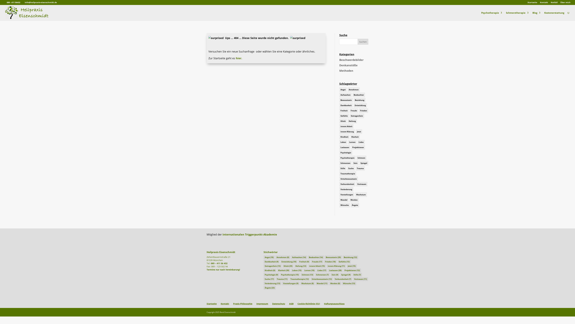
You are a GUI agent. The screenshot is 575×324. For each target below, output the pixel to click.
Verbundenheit (347, 184)
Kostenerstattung (554, 13)
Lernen (352, 142)
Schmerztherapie (515, 13)
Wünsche (345, 205)
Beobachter (359, 95)
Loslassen (345, 147)
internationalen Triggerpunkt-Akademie (250, 234)
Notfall (554, 3)
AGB (291, 303)
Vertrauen (361, 184)
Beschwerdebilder (351, 60)
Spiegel (364, 163)
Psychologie (346, 152)
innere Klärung (347, 131)
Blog (534, 13)
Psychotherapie (490, 13)
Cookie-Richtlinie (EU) (309, 303)
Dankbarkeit (346, 105)
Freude (354, 110)
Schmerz (361, 158)
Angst (343, 89)
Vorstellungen (347, 194)
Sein (355, 163)
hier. (239, 58)
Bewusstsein (346, 100)
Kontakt (544, 3)
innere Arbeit (346, 126)
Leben (343, 142)
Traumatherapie (348, 173)
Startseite (532, 3)
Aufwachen (346, 95)
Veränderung (346, 189)
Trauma (360, 168)
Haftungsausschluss (334, 303)
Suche (351, 168)
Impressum (262, 303)
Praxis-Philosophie (242, 303)
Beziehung (359, 100)
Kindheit (344, 137)
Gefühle (344, 116)
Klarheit (355, 137)
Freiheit (344, 110)
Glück (343, 121)
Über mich (565, 3)
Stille (343, 168)
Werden (354, 200)
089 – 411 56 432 (219, 263)
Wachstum (361, 194)
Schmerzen (345, 163)
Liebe (361, 142)
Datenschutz (278, 303)
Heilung (352, 121)
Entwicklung (360, 105)
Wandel (344, 200)
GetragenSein (357, 116)
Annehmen (354, 89)
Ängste (355, 205)
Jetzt (359, 131)
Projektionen (358, 147)
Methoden (346, 70)
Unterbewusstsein (349, 179)
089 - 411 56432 (13, 2)
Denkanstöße (348, 65)
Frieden (363, 110)
